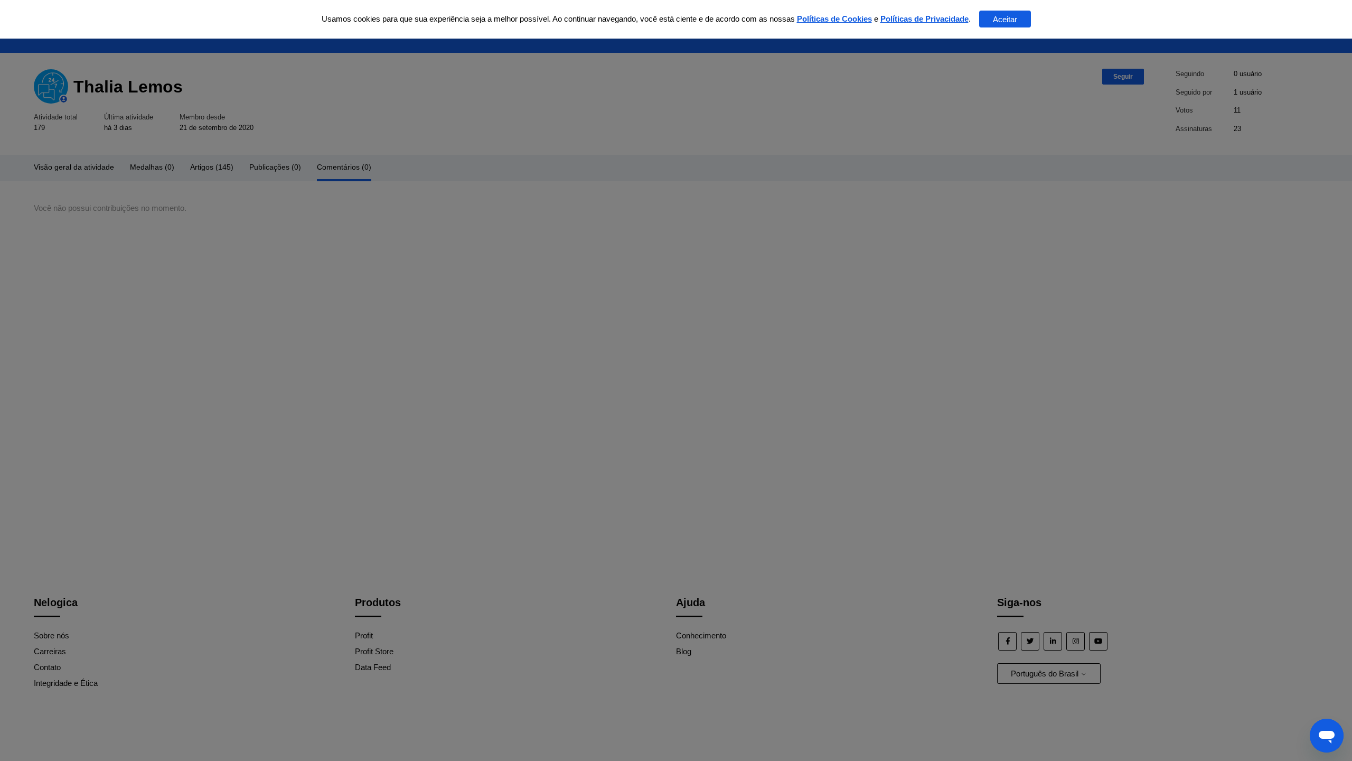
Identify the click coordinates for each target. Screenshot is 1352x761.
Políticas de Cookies (834, 18)
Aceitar (1005, 19)
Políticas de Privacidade (924, 18)
